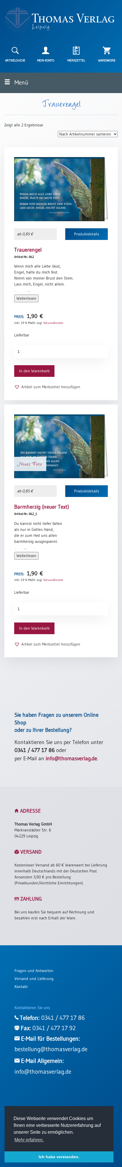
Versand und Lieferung (34, 978)
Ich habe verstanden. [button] (59, 1156)
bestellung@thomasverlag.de (50, 1049)
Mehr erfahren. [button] (29, 1139)
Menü (20, 82)
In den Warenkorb (34, 370)
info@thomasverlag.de (71, 758)
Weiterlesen (26, 298)
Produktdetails (86, 234)
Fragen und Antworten (33, 970)
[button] (47, 387)
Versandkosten (53, 323)
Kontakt (21, 986)
